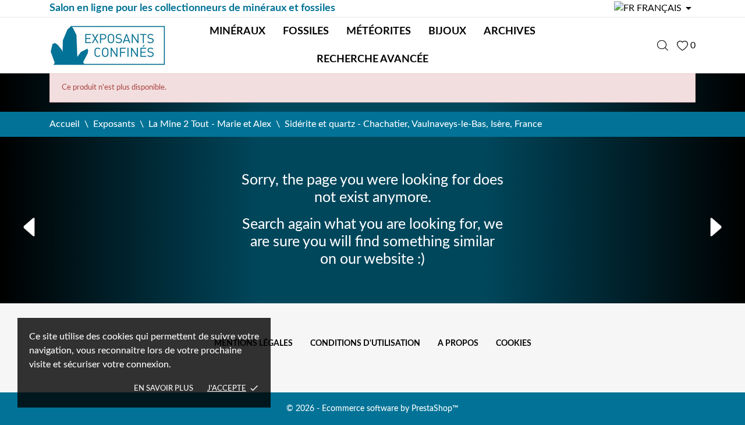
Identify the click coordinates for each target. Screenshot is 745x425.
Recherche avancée (372, 59)
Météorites (378, 31)
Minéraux (237, 31)
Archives (509, 31)
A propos (458, 343)
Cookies (513, 343)
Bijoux (447, 31)
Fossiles (306, 31)
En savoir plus (163, 388)
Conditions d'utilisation (365, 343)
